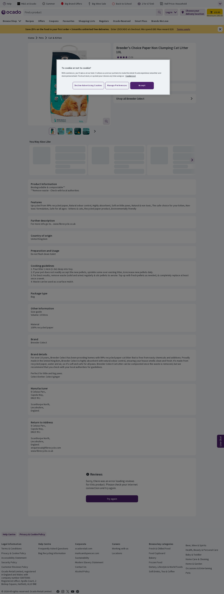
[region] (113, 77)
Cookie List (130, 76)
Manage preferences (117, 85)
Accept (142, 85)
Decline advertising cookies (88, 85)
